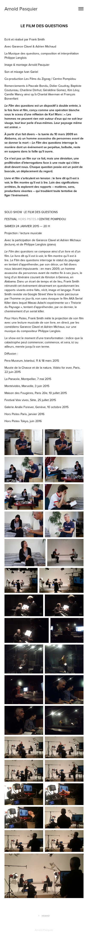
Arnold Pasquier (20, 8)
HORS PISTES (27, 219)
